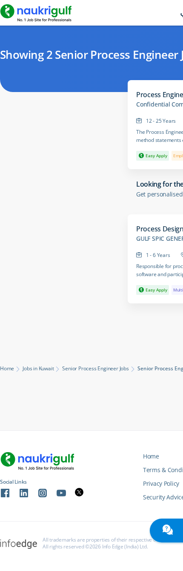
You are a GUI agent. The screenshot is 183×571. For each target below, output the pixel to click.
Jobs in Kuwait (38, 369)
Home (7, 369)
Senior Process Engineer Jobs (95, 369)
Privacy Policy (161, 483)
